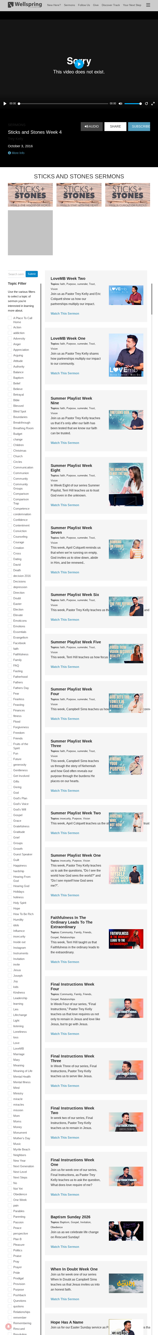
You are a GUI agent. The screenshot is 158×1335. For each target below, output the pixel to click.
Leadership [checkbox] (20, 998)
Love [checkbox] (16, 1043)
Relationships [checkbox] (21, 1312)
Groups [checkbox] (18, 843)
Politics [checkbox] (17, 1250)
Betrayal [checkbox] (18, 394)
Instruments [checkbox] (20, 953)
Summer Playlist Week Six (75, 595)
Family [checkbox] (17, 660)
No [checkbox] (15, 1183)
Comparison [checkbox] (21, 493)
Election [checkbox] (18, 609)
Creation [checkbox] (18, 547)
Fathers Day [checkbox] (21, 688)
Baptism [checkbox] (18, 377)
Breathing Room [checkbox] (23, 428)
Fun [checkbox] (15, 753)
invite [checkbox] (16, 964)
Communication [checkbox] (23, 467)
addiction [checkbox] (18, 333)
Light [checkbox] (16, 1020)
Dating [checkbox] (17, 559)
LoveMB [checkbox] (18, 1048)
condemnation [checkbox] (22, 514)
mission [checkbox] (18, 1110)
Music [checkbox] (17, 1143)
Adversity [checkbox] (19, 338)
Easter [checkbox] (17, 603)
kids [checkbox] (15, 986)
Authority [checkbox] (18, 366)
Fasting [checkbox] (18, 671)
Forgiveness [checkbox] (21, 727)
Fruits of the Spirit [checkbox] (20, 746)
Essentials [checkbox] (19, 631)
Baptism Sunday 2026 (70, 1217)
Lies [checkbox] (15, 1009)
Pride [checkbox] (16, 1272)
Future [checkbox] (17, 759)
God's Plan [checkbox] (20, 798)
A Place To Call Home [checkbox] (22, 320)
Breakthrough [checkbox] (21, 422)
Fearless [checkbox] (18, 699)
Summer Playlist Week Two (76, 813)
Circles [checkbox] (17, 461)
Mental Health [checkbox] (22, 1076)
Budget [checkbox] (17, 433)
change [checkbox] (18, 439)
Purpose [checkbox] (18, 1289)
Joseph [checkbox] (18, 975)
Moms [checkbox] (17, 1121)
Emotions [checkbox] (19, 626)
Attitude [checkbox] (18, 361)
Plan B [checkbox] (17, 1239)
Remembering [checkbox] (22, 1323)
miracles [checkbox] (18, 1104)
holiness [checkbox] (18, 897)
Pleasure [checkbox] (18, 1244)
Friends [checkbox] (18, 738)
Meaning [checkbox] (18, 1065)
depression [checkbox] (20, 587)
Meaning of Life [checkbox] (22, 1071)
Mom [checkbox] (16, 1115)
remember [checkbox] (19, 1317)
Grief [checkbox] (16, 837)
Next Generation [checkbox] (23, 1166)
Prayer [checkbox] (17, 1267)
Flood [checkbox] (16, 721)
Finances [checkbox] (19, 710)
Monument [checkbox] (20, 1132)
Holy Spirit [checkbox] (19, 902)
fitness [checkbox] (17, 716)
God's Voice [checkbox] (21, 803)
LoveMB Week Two (68, 278)
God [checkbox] (16, 792)
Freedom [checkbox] (19, 732)
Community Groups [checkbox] (20, 486)
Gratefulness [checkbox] (21, 826)
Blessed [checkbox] (18, 405)
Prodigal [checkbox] (18, 1278)
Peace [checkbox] (17, 1227)
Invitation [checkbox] (18, 958)
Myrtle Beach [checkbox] (21, 1149)
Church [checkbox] (18, 456)
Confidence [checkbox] (20, 519)
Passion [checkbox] (18, 1222)
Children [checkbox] (18, 445)
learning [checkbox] (18, 1003)
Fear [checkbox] (16, 693)
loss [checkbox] (15, 1037)
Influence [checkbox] (19, 930)
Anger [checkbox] (17, 344)
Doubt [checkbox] (17, 598)
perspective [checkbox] (20, 1233)
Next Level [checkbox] (20, 1171)
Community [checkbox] (20, 478)
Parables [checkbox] (18, 1211)
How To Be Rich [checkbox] (23, 914)
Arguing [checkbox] (18, 355)
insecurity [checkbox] (19, 936)
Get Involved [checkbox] (21, 775)
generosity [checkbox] (19, 764)
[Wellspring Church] (25, 5)
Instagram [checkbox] (19, 947)
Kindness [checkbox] (19, 992)
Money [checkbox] (17, 1127)
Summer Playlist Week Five (76, 642)
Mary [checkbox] (16, 1059)
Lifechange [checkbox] (20, 1015)
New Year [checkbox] (19, 1160)
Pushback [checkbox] (19, 1295)
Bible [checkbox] (16, 400)
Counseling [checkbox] (20, 536)
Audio (93, 126)
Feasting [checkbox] (18, 704)
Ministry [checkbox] (18, 1093)
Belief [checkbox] (16, 383)
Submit (32, 273)
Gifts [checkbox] (16, 781)
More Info (17, 153)
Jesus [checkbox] (17, 970)
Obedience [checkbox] (20, 1194)
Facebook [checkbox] (19, 643)
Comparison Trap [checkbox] (21, 501)
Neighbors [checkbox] (19, 1155)
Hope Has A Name (67, 1322)
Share (115, 126)
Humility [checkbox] (18, 919)
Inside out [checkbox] (19, 942)
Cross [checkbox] (17, 553)
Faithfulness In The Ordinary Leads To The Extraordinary (71, 922)
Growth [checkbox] (18, 848)
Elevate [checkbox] (18, 615)
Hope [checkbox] (16, 908)
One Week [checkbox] (20, 1199)
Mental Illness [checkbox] (22, 1082)
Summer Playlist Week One (76, 855)
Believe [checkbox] (18, 389)
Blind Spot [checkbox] (19, 411)
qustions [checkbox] (18, 1306)
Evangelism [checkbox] (20, 637)
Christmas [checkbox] (19, 450)
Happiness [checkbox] (20, 865)
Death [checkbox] (17, 570)
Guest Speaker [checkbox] (22, 854)
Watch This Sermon (65, 313)
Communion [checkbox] (21, 473)
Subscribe (141, 126)
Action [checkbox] (17, 327)
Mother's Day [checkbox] (21, 1138)
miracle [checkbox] (18, 1099)
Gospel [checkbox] (17, 815)
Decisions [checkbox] (19, 581)
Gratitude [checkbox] (19, 832)
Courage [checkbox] (18, 542)
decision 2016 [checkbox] (22, 575)
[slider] (63, 104)
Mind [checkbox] (16, 1087)
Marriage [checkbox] (18, 1054)
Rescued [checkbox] (19, 1328)
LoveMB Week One (68, 338)
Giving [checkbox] (17, 787)
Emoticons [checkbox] (20, 620)
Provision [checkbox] (19, 1284)
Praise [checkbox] (17, 1256)
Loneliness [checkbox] (20, 1031)
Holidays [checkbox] (18, 891)
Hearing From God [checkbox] (22, 879)
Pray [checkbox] (16, 1261)
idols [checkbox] (16, 925)
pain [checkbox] (15, 1205)
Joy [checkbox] (15, 981)
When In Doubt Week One (74, 1269)
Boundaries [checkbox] (20, 417)
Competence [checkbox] (21, 508)
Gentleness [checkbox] (20, 770)
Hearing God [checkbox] (21, 886)
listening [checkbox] (18, 1026)
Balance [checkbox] (18, 372)
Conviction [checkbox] (20, 531)
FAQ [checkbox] (16, 665)
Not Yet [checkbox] (18, 1188)
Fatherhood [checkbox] (20, 676)
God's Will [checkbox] (19, 809)
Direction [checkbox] (18, 592)
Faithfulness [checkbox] (21, 654)
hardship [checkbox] (18, 871)
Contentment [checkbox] (21, 525)
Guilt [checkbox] (16, 860)
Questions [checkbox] (19, 1300)
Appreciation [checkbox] (21, 349)
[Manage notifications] (8, 1326)
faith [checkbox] (15, 648)
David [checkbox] (17, 564)
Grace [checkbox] (17, 820)
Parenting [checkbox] (19, 1216)
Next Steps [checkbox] (20, 1177)
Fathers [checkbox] (18, 682)
